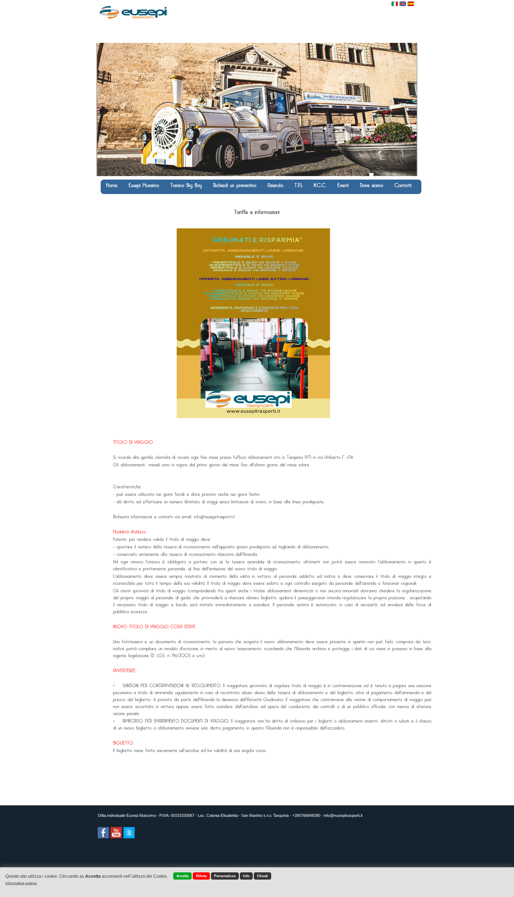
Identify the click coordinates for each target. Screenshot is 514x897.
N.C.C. (320, 184)
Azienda (275, 184)
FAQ (110, 198)
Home (111, 184)
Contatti (402, 184)
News (183, 198)
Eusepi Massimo (143, 184)
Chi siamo (136, 198)
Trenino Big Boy (186, 184)
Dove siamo (371, 184)
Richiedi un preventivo (234, 184)
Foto (162, 198)
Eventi (343, 184)
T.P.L (298, 184)
